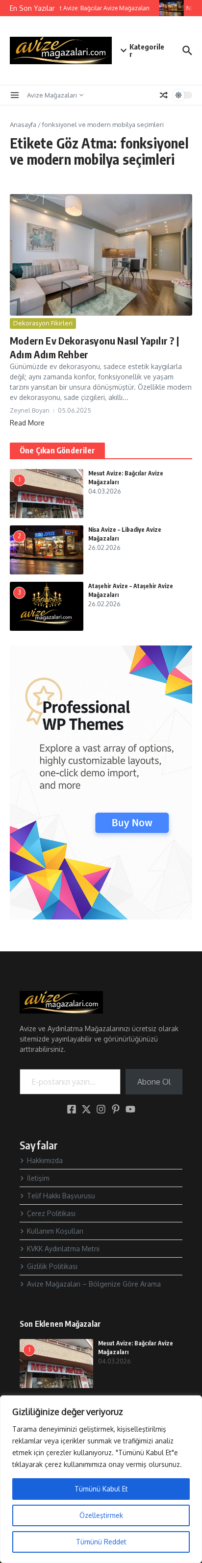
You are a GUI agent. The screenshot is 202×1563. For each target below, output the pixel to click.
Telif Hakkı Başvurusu (61, 1195)
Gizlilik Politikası (52, 1266)
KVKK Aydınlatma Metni (63, 1248)
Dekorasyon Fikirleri (43, 323)
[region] (101, 1479)
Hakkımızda (45, 1160)
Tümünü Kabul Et (101, 1489)
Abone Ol (154, 1082)
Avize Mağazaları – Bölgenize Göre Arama (94, 1284)
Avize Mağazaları (52, 95)
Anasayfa (23, 124)
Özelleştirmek (101, 1515)
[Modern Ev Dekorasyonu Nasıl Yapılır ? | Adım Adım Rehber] (101, 255)
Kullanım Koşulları (55, 1231)
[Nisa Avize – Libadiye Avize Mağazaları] (169, 8)
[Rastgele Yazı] (164, 95)
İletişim (38, 1178)
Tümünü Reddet (101, 1542)
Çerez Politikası (51, 1213)
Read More (27, 423)
